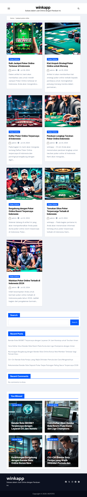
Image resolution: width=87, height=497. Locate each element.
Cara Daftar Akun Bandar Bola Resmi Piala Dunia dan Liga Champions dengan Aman (41, 346)
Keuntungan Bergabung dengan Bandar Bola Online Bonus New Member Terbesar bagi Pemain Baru (24, 463)
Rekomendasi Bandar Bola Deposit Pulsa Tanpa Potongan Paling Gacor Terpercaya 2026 (43, 365)
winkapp (43, 7)
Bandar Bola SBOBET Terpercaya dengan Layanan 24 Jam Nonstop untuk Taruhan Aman (43, 340)
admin (14, 70)
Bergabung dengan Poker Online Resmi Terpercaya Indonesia (21, 211)
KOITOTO (51, 494)
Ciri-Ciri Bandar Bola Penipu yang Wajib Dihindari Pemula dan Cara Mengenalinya (40, 360)
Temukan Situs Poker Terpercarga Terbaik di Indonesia (58, 211)
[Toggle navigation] (9, 8)
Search (14, 315)
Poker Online (14, 59)
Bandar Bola (16, 405)
